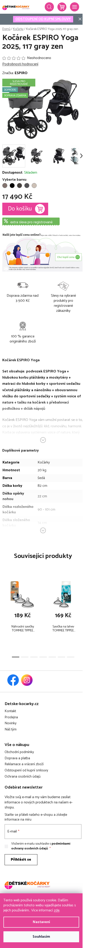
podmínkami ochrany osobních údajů (40, 846)
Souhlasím (41, 937)
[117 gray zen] (26, 185)
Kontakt (10, 711)
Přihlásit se (21, 859)
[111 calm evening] (12, 185)
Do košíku (20, 209)
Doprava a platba (17, 758)
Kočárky (44, 462)
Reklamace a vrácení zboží (24, 764)
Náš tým (11, 729)
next (81, 595)
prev (4, 595)
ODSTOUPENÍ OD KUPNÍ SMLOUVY (43, 19)
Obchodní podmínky (19, 752)
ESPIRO (21, 73)
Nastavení (41, 922)
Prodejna (11, 717)
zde (56, 910)
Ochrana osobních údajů (23, 776)
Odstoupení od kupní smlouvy (26, 770)
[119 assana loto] (34, 185)
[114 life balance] (19, 185)
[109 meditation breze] (4, 185)
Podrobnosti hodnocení (20, 64)
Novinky (11, 723)
